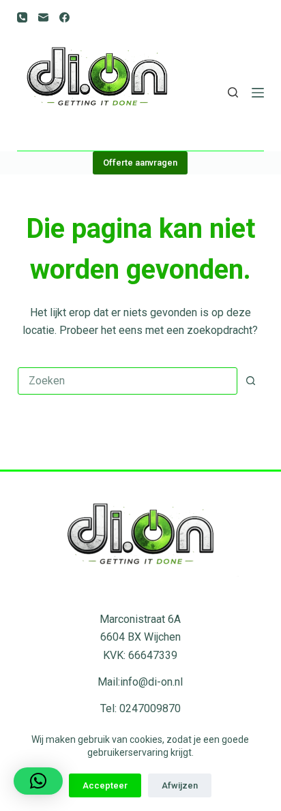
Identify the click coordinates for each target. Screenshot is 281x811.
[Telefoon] (22, 17)
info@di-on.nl (151, 681)
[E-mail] (43, 17)
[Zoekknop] (250, 381)
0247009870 (150, 708)
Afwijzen (180, 785)
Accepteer (105, 785)
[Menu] (258, 93)
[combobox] (128, 381)
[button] (38, 781)
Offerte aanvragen (140, 162)
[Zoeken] (233, 92)
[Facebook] (64, 17)
